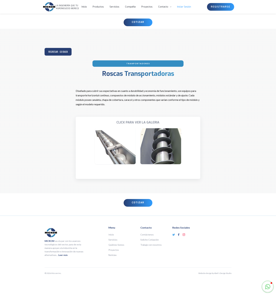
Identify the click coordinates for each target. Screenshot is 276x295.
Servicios (114, 6)
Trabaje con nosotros (151, 244)
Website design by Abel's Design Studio (214, 273)
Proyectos (147, 6)
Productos (98, 6)
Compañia (130, 6)
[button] (165, 6)
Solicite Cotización (149, 239)
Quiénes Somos (116, 244)
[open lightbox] (115, 146)
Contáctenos (147, 234)
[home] (49, 6)
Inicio (84, 6)
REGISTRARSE (220, 6)
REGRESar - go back (58, 51)
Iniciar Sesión (184, 6)
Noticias (112, 255)
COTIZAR (138, 22)
